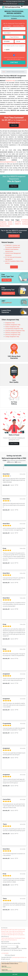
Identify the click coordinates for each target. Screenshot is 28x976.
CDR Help (12, 934)
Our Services (4, 927)
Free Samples (18, 938)
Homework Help (21, 929)
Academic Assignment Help (12, 324)
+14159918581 (5, 953)
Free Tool (17, 934)
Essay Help (14, 929)
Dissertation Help (10, 933)
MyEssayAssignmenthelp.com (8, 162)
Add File (7, 49)
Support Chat (7, 970)
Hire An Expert (14, 236)
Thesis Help (11, 931)
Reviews (12, 938)
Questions (21, 934)
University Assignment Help (12, 334)
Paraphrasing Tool (8, 293)
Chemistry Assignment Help (12, 332)
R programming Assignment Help (14, 328)
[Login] (21, 6)
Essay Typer (6, 280)
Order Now (21, 3)
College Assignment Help (12, 336)
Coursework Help (5, 934)
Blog (9, 938)
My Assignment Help (6, 929)
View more (14, 267)
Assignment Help (10, 322)
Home (3, 71)
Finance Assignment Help (12, 326)
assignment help (10, 80)
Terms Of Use (7, 940)
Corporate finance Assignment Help (15, 330)
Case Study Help (19, 933)
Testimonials (4, 938)
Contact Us (14, 940)
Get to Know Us (5, 936)
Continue (14, 62)
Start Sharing (14, 443)
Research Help (4, 931)
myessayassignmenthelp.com (19, 957)
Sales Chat (6, 967)
